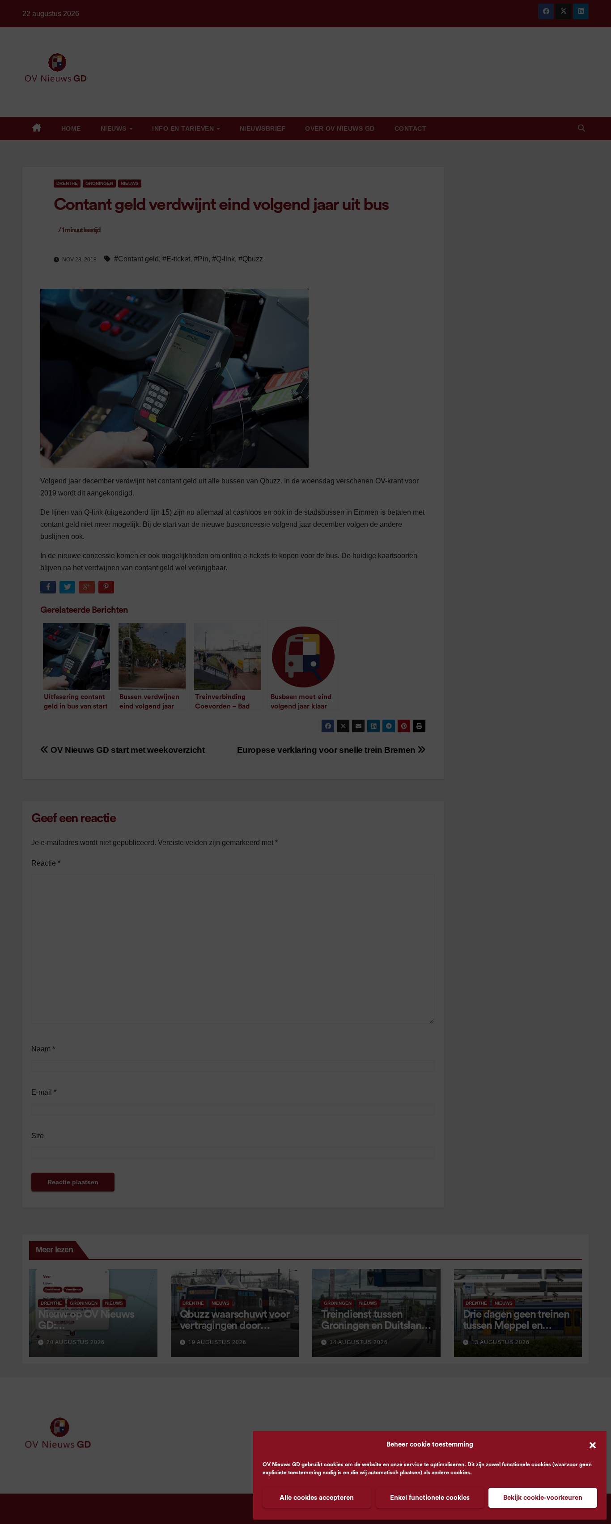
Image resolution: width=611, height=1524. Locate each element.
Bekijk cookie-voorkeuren (542, 1497)
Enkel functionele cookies (430, 1497)
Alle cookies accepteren (317, 1497)
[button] (592, 1444)
